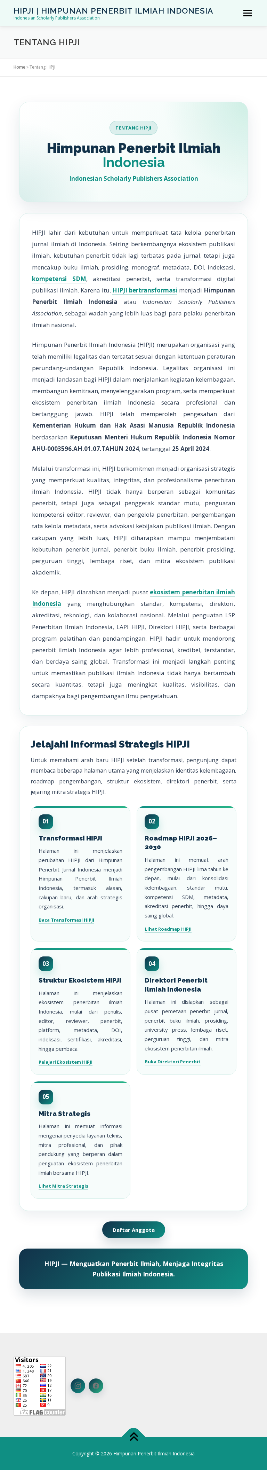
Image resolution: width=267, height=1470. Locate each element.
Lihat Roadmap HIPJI (168, 929)
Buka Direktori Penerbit (173, 1061)
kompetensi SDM (59, 279)
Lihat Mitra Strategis (63, 1186)
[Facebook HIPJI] (96, 1385)
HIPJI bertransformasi (144, 290)
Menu (247, 13)
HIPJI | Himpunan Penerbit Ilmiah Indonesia (113, 10)
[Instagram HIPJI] (78, 1385)
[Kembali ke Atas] (133, 1437)
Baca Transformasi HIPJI (66, 920)
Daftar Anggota (134, 1229)
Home (19, 67)
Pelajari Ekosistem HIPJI (65, 1062)
